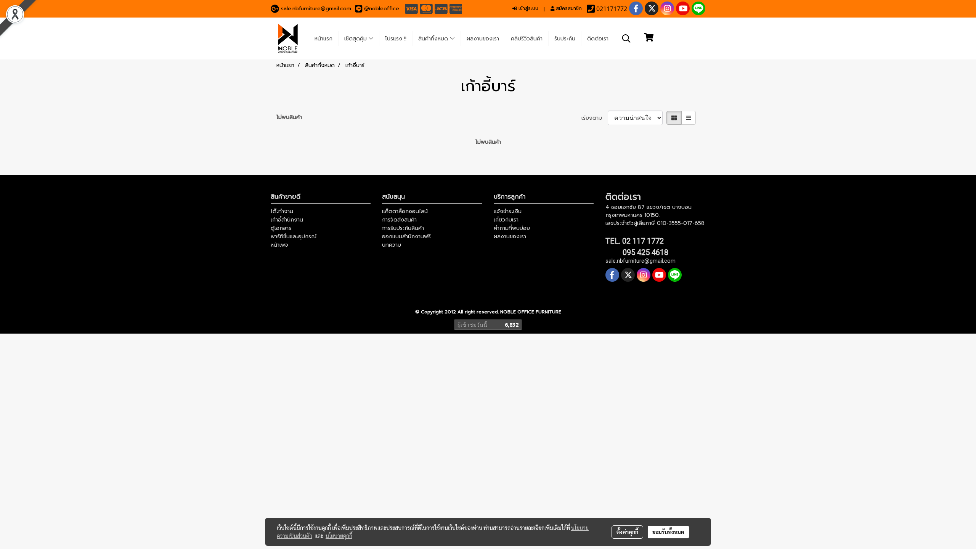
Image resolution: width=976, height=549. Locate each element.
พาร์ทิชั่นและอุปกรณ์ (293, 237)
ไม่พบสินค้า (289, 117)
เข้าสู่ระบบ (527, 8)
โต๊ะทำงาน (282, 211)
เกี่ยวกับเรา (506, 220)
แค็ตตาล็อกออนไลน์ (405, 211)
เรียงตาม (594, 118)
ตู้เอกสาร (281, 228)
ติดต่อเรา (597, 39)
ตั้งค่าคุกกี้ (627, 531)
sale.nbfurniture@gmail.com (316, 9)
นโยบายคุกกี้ (339, 535)
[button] (626, 38)
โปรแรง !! (395, 39)
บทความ (391, 245)
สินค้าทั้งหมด (434, 39)
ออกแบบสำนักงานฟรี (406, 237)
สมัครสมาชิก (568, 8)
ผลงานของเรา (483, 39)
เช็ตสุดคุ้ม (356, 39)
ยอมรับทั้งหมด (668, 531)
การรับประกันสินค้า (403, 228)
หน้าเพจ (279, 245)
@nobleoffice (381, 9)
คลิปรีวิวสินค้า (527, 39)
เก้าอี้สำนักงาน (287, 220)
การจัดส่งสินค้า (399, 220)
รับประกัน (564, 39)
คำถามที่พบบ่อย (512, 228)
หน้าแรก (323, 39)
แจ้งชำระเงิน (508, 211)
